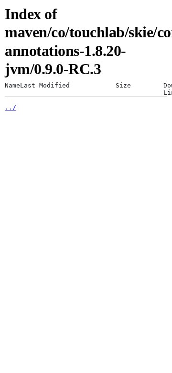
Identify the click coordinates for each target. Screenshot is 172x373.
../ (10, 107)
